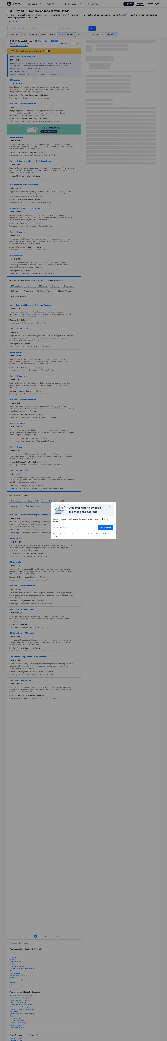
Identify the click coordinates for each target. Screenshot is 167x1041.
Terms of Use (95, 534)
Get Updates (105, 527)
